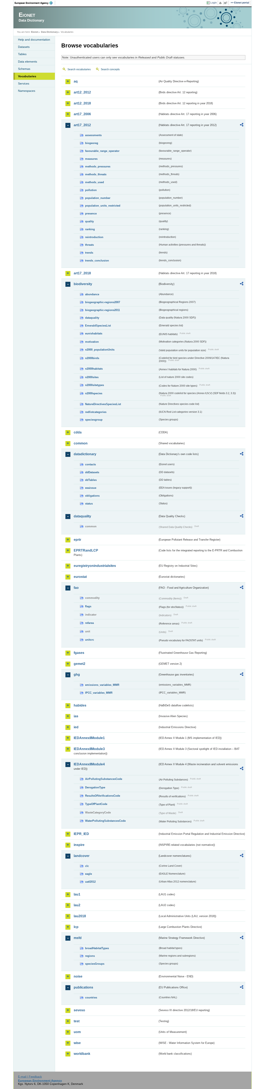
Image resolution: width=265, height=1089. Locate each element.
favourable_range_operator (102, 150)
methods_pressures (97, 166)
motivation (92, 341)
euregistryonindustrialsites (95, 565)
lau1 (77, 894)
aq (76, 81)
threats (89, 244)
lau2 (77, 905)
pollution (91, 190)
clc (87, 866)
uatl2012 (90, 881)
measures (91, 158)
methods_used (94, 182)
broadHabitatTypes (97, 948)
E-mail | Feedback (30, 1076)
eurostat (80, 576)
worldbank (82, 1053)
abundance (92, 294)
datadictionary (85, 454)
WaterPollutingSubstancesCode (105, 820)
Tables (22, 54)
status (89, 503)
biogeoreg (91, 143)
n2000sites (92, 377)
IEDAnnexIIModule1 (89, 738)
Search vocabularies (79, 69)
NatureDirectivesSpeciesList (103, 404)
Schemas (24, 68)
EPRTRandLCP (86, 550)
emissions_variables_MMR (102, 684)
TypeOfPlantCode (96, 804)
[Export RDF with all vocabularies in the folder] (241, 125)
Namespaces (26, 90)
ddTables (91, 480)
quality (89, 221)
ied (76, 727)
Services (23, 83)
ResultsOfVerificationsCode (102, 795)
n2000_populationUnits (99, 349)
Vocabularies (27, 76)
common (81, 443)
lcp (76, 927)
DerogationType (95, 787)
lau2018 (80, 916)
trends (89, 252)
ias (76, 716)
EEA (35, 3)
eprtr (77, 539)
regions (90, 955)
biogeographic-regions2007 (102, 302)
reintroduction (94, 237)
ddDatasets (92, 472)
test (77, 1021)
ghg (77, 674)
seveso (79, 1010)
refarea (89, 622)
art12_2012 (82, 92)
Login (213, 2)
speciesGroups (94, 963)
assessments (93, 135)
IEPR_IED (81, 834)
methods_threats (95, 174)
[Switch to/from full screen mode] (226, 3)
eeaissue (90, 487)
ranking (90, 229)
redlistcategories (95, 412)
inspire (79, 845)
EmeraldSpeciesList (98, 325)
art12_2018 (82, 103)
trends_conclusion (97, 260)
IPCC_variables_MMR (98, 692)
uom (77, 1032)
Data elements (27, 61)
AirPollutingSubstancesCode (103, 778)
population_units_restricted (102, 205)
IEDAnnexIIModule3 (89, 749)
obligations (92, 495)
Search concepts (110, 69)
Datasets (24, 46)
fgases (79, 653)
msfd (78, 938)
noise (78, 976)
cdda (78, 432)
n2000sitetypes (94, 385)
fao (76, 587)
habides (80, 705)
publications (83, 987)
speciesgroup (93, 419)
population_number (97, 198)
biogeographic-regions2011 (102, 310)
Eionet (34, 32)
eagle (88, 873)
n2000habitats (94, 368)
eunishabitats (93, 333)
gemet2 (79, 664)
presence (91, 213)
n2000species (93, 393)
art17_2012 (82, 125)
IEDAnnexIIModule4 (89, 764)
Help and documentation (34, 39)
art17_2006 (82, 114)
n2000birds (92, 358)
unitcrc (89, 639)
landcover (81, 856)
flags (88, 606)
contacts (90, 464)
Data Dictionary (49, 32)
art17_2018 (82, 273)
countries (91, 997)
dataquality (92, 317)
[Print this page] (221, 3)
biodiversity (83, 284)
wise (77, 1043)
